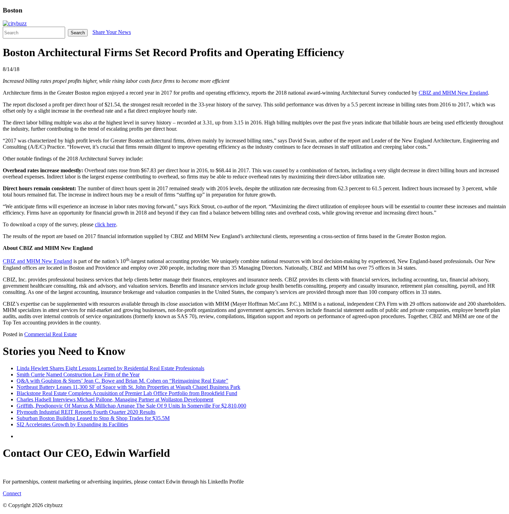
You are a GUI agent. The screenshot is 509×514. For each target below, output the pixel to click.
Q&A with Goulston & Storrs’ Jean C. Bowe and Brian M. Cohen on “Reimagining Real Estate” (122, 381)
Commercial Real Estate (50, 334)
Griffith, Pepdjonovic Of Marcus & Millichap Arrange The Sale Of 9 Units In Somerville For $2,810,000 (131, 406)
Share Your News (111, 32)
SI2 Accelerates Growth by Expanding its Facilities (72, 424)
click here (105, 224)
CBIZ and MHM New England (453, 93)
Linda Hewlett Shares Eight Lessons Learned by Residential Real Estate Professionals (110, 368)
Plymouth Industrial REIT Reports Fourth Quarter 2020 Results (86, 412)
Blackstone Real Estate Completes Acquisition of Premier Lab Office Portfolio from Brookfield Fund (127, 393)
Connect (12, 493)
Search (78, 32)
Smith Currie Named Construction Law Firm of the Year (78, 374)
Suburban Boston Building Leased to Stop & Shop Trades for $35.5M (93, 418)
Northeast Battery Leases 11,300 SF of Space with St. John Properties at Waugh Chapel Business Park (128, 387)
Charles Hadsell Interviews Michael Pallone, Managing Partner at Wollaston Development (115, 399)
